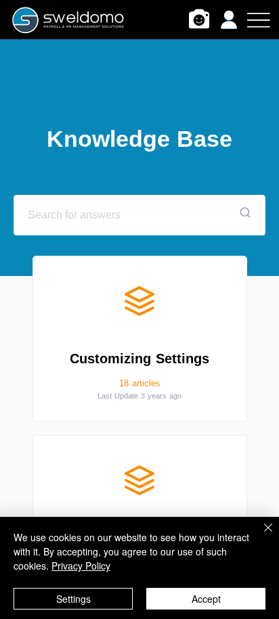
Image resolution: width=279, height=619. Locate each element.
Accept (206, 598)
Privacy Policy (80, 565)
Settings (73, 598)
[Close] (260, 536)
